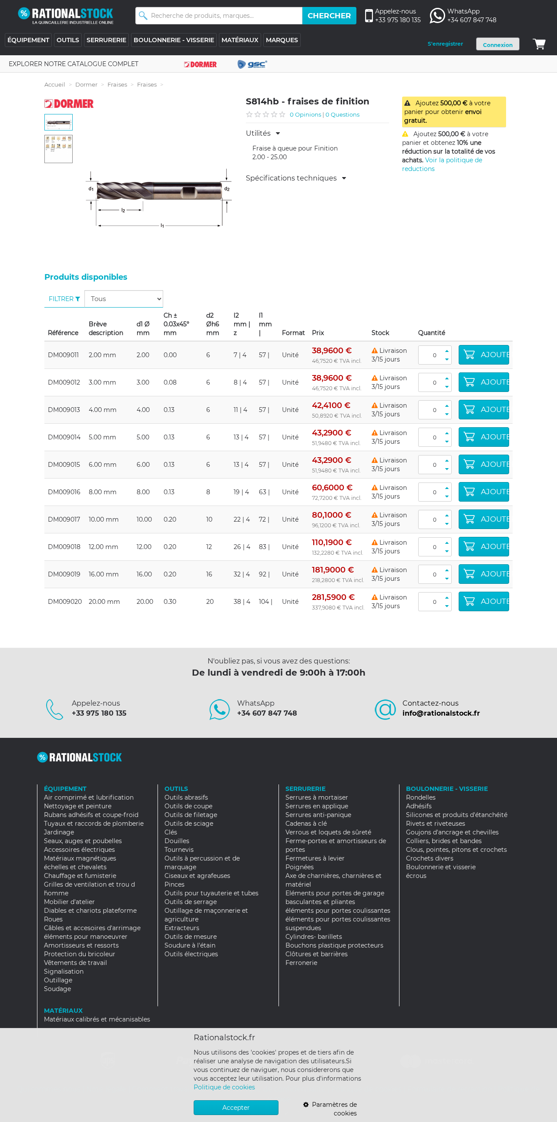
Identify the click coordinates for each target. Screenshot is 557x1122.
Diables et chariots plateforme (90, 910)
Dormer (86, 84)
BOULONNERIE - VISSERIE (174, 40)
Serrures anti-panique (318, 815)
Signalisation (64, 971)
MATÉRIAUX (239, 40)
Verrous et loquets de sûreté (328, 832)
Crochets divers (429, 858)
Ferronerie (301, 963)
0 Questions (342, 114)
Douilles (176, 841)
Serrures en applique (316, 806)
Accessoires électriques (79, 850)
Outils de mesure (190, 937)
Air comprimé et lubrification (89, 797)
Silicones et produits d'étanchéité (456, 815)
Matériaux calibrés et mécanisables (97, 1019)
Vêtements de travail (75, 963)
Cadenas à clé (306, 823)
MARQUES (282, 40)
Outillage (58, 980)
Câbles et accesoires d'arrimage (92, 928)
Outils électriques (191, 954)
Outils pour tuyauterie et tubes (211, 893)
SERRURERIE (106, 40)
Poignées (299, 867)
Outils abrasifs (186, 797)
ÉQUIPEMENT (28, 40)
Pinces (174, 884)
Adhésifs (419, 806)
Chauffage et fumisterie (80, 876)
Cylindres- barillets (313, 937)
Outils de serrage (190, 902)
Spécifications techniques (294, 178)
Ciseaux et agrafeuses (197, 876)
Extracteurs (181, 928)
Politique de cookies (224, 1087)
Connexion (498, 45)
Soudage (57, 989)
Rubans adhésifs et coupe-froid (91, 815)
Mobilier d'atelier (69, 902)
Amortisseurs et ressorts (81, 945)
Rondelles (421, 797)
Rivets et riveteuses (435, 823)
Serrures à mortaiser (316, 797)
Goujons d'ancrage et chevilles (452, 832)
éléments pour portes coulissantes (337, 910)
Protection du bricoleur (79, 954)
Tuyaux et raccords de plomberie (94, 823)
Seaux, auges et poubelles (83, 841)
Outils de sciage (188, 823)
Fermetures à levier (315, 858)
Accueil (54, 84)
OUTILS (68, 40)
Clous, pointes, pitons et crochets (456, 850)
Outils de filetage (190, 815)
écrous (416, 876)
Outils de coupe (188, 806)
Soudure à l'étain (189, 945)
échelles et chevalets (75, 867)
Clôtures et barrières (316, 954)
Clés (170, 832)
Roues (53, 919)
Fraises (117, 84)
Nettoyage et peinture (77, 806)
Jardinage (59, 832)
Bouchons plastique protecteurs (334, 945)
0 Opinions (305, 114)
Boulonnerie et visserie (441, 867)
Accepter (236, 1108)
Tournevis (179, 850)
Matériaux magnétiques (80, 858)
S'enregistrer (445, 43)
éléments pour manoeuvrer (86, 937)
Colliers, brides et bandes (444, 841)
